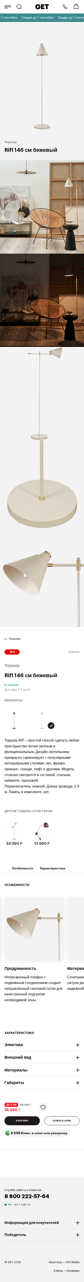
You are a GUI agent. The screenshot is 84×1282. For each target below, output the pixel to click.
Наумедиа (73, 1270)
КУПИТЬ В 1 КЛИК (62, 1121)
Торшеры (15, 639)
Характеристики (52, 868)
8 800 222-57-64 (64, 6)
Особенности (22, 868)
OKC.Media (72, 1262)
